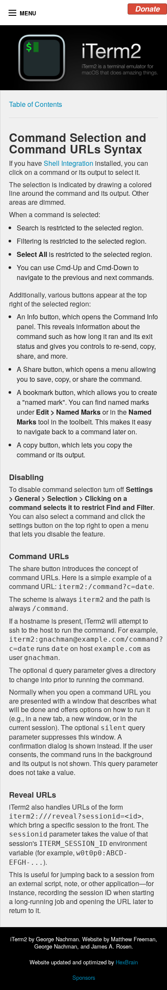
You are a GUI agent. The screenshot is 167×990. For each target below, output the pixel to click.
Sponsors (83, 977)
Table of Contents (35, 104)
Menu (28, 13)
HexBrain (127, 962)
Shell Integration (68, 163)
